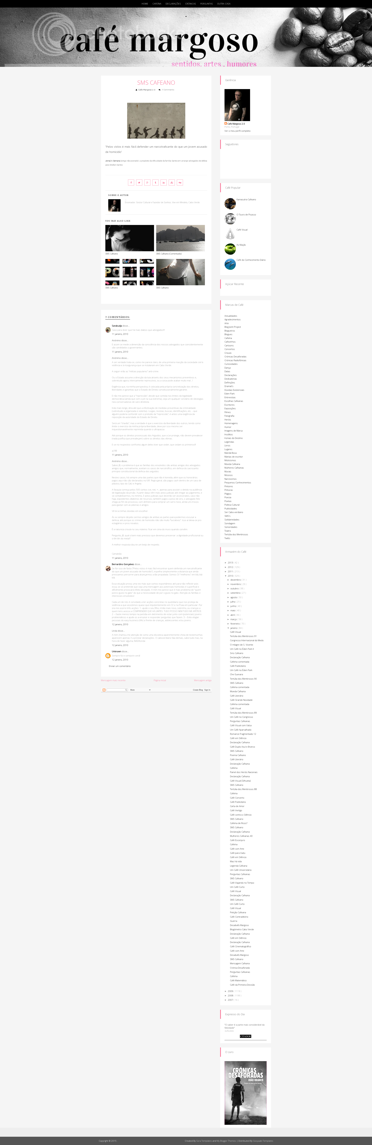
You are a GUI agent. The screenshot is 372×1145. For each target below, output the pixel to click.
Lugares (228, 449)
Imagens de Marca (234, 430)
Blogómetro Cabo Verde (242, 929)
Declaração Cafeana (240, 657)
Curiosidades (231, 363)
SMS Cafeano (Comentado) (168, 253)
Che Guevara (236, 674)
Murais (228, 471)
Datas (227, 371)
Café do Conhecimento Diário (251, 259)
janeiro (234, 627)
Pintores (229, 486)
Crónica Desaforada (240, 967)
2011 (231, 571)
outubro (234, 588)
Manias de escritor (234, 456)
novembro (235, 584)
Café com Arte (237, 848)
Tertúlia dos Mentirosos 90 (243, 678)
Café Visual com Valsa (241, 725)
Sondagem (230, 523)
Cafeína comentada (239, 661)
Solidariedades (232, 519)
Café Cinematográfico (240, 946)
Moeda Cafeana (232, 464)
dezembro (235, 579)
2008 (231, 995)
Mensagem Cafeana (240, 963)
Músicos (229, 475)
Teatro (228, 530)
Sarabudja (117, 325)
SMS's (227, 515)
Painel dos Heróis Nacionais (243, 772)
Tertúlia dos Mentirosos (236, 534)
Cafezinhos (230, 341)
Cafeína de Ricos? (238, 823)
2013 (231, 562)
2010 (231, 575)
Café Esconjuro (237, 840)
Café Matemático (238, 980)
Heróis (228, 419)
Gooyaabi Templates (263, 1140)
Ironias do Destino (234, 438)
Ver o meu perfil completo (238, 130)
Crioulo (228, 352)
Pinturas (229, 489)
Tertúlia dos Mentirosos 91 (243, 636)
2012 (231, 567)
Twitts (227, 538)
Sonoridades (231, 526)
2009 (231, 991)
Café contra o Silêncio (241, 814)
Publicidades (231, 508)
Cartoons (229, 345)
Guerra (233, 920)
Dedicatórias (231, 378)
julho (233, 601)
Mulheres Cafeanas (234, 467)
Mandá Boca (231, 452)
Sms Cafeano (236, 653)
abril (232, 614)
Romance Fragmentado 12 (243, 733)
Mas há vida (236, 861)
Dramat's (229, 386)
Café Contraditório (239, 916)
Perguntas (206, 3)
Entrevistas (230, 397)
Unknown (116, 651)
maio (233, 610)
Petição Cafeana (238, 912)
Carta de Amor (237, 806)
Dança (228, 367)
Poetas (228, 501)
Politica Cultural (232, 504)
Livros (227, 445)
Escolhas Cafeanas (234, 400)
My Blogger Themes (226, 1140)
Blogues (228, 334)
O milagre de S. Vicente (241, 644)
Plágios (228, 493)
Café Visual (242, 229)
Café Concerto (237, 797)
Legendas (229, 441)
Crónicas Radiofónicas (235, 360)
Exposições (230, 408)
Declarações (173, 3)
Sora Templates (204, 1140)
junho (233, 606)
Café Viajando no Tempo (242, 882)
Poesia (228, 497)
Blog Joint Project (233, 326)
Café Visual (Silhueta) (240, 780)
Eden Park (230, 393)
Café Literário (236, 695)
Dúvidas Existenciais (234, 389)
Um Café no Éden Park (241, 670)
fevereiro (235, 623)
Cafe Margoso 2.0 (146, 90)
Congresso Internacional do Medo (247, 640)
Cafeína (157, 3)
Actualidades (231, 315)
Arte (227, 323)
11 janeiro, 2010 (120, 333)
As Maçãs (241, 244)
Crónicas (190, 3)
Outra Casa (223, 3)
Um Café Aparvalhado (240, 729)
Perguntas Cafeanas (240, 721)
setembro (235, 592)
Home (145, 3)
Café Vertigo (236, 810)
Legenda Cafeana (238, 865)
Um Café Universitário (241, 869)
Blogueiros (230, 330)
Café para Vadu (237, 852)
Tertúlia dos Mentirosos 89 (243, 712)
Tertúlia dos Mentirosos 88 (243, 789)
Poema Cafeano (238, 755)
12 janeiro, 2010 (120, 624)
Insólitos (229, 434)
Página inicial (160, 680)
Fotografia (229, 415)
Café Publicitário (238, 665)
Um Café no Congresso (241, 716)
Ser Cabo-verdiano (234, 512)
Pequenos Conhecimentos (238, 482)
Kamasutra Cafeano (246, 199)
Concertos (230, 349)
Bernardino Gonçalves (123, 564)
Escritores (230, 404)
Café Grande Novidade (241, 699)
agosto (234, 597)
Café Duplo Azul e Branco (242, 746)
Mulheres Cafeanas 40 (241, 835)
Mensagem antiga (202, 680)
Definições (230, 382)
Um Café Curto (237, 886)
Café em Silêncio (238, 738)
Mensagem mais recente (113, 680)
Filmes (228, 412)
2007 (231, 999)
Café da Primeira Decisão (242, 984)
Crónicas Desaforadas (235, 356)
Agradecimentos (233, 319)
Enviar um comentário (120, 666)
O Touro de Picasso (246, 214)
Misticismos (230, 460)
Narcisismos (231, 478)
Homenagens (231, 423)
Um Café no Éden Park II (242, 648)
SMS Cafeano (156, 82)
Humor (228, 427)
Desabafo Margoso (239, 925)
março (233, 619)
